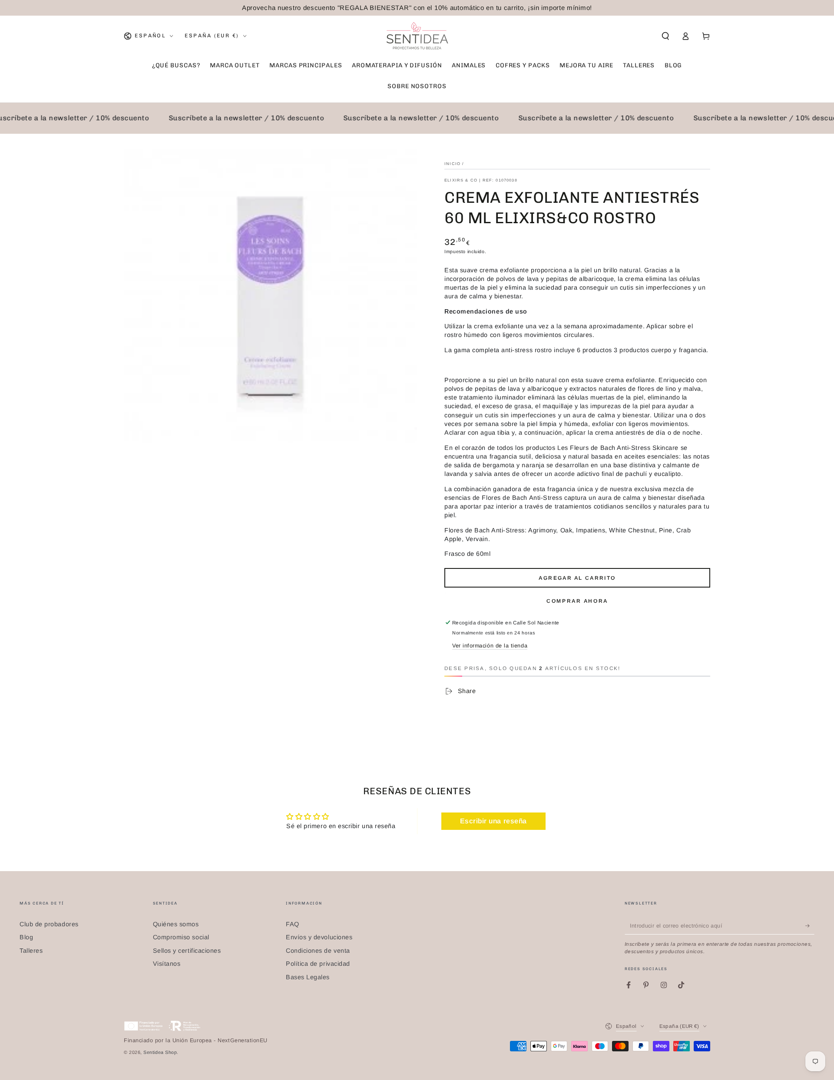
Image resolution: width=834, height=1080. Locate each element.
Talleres (31, 950)
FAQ (292, 924)
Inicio (452, 164)
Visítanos (167, 963)
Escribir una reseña (493, 821)
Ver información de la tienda (489, 646)
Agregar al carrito (577, 578)
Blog (26, 937)
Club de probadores (49, 924)
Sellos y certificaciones (187, 950)
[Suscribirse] (809, 926)
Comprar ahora (577, 601)
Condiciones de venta (318, 950)
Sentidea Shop (160, 1052)
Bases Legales (308, 977)
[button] (665, 36)
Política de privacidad (318, 963)
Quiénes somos (176, 924)
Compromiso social (181, 937)
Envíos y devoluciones (319, 937)
